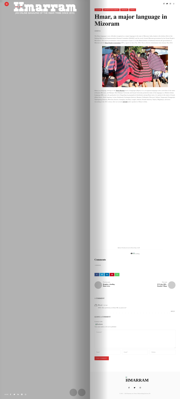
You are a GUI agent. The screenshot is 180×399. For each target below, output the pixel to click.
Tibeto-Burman (120, 90)
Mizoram (124, 9)
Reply (173, 311)
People (132, 9)
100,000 (125, 102)
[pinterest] (22, 394)
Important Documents (111, 9)
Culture (98, 9)
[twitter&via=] (14, 394)
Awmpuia (97, 31)
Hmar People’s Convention (113, 43)
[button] (99, 324)
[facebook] (10, 394)
